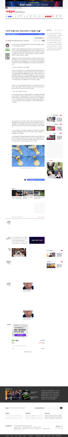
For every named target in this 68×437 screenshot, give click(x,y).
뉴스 (55, 30)
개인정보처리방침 (58, 435)
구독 (55, 7)
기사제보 (52, 435)
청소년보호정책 (30, 435)
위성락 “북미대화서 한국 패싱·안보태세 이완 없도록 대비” (50, 392)
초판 (59, 7)
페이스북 (6, 54)
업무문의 (20, 435)
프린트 (8, 56)
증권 (58, 30)
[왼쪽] (24, 248)
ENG (53, 7)
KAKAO (6, 58)
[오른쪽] (25, 248)
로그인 (62, 7)
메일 (6, 56)
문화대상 (46, 415)
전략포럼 (50, 415)
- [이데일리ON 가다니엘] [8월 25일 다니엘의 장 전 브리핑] (33, 415)
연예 (61, 30)
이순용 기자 (7, 48)
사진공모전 (59, 415)
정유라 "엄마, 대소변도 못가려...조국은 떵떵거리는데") (20, 238)
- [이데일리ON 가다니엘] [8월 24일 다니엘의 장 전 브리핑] (33, 416)
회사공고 (11, 435)
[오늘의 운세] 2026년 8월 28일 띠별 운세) (18, 240)
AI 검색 (9, 16)
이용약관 (24, 435)
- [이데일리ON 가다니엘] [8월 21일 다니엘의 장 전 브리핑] (33, 418)
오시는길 (16, 435)
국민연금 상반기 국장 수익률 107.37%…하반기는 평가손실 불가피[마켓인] (53, 390)
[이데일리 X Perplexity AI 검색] (25, 34)
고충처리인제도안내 (38, 435)
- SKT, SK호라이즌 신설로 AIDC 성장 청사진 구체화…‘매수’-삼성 (14, 418)
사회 (15, 16)
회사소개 (7, 435)
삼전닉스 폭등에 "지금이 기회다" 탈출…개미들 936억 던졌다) (21, 241)
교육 (24, 16)
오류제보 (48, 435)
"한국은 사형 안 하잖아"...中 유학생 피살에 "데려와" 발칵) (21, 243)
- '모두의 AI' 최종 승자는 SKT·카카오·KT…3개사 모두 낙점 (14, 416)
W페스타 (55, 415)
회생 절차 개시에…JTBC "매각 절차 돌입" (48, 398)
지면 (57, 7)
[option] (25, 7)
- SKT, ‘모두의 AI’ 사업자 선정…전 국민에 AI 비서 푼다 (13, 415)
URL (8, 58)
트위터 (8, 54)
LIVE (6, 7)
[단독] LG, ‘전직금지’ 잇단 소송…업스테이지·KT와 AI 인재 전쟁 (51, 395)
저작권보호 (44, 435)
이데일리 (15, 12)
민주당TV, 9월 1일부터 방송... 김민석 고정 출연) (19, 237)
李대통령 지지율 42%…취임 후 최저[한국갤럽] (48, 397)
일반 (42, 16)
